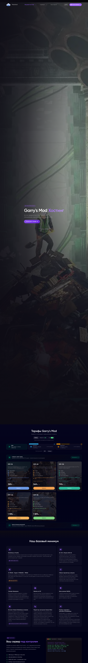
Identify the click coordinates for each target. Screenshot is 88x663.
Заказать (18, 488)
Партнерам (54, 4)
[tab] (36, 438)
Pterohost (15, 4)
